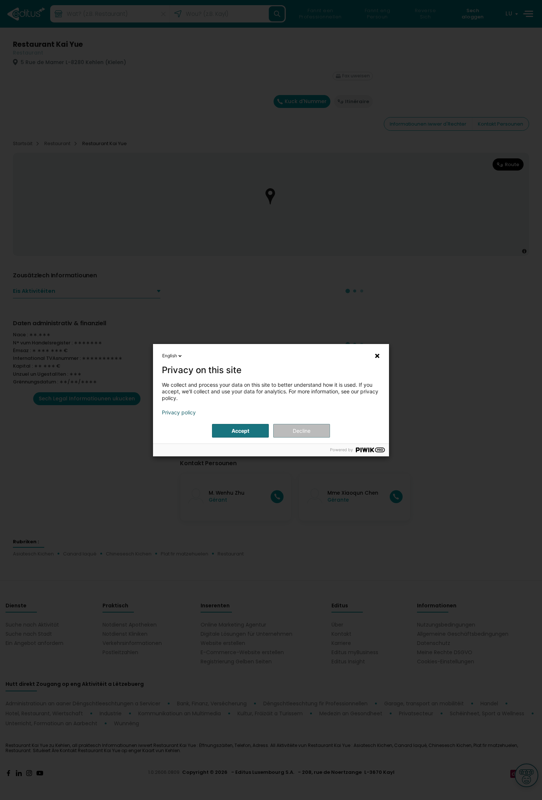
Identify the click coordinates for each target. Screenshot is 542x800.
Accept (240, 431)
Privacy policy (179, 412)
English (169, 355)
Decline (301, 431)
